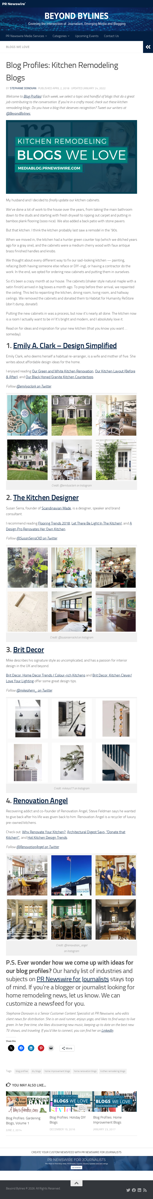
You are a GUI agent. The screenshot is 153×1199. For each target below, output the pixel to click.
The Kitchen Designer (46, 497)
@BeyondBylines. (18, 113)
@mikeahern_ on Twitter (34, 690)
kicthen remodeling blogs (112, 1071)
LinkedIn (107, 1030)
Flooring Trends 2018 (54, 523)
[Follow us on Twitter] (128, 1190)
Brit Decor (28, 649)
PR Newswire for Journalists (73, 979)
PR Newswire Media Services (25, 36)
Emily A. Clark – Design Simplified (65, 345)
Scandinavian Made (56, 508)
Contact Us (111, 36)
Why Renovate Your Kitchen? (44, 832)
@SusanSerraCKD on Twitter (36, 538)
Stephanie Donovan (23, 88)
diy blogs (36, 1071)
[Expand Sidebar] (148, 47)
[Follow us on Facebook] (134, 1190)
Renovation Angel (40, 800)
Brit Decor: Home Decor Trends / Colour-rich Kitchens (45, 675)
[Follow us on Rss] (145, 1190)
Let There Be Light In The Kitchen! (97, 523)
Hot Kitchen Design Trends (47, 837)
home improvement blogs (57, 1071)
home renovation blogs (85, 1071)
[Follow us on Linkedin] (139, 1190)
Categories (60, 36)
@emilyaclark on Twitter (33, 386)
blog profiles (22, 1071)
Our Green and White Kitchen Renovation (62, 371)
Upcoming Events (86, 36)
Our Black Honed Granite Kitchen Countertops (59, 377)
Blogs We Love (17, 47)
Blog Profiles (32, 96)
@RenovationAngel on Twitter (37, 847)
